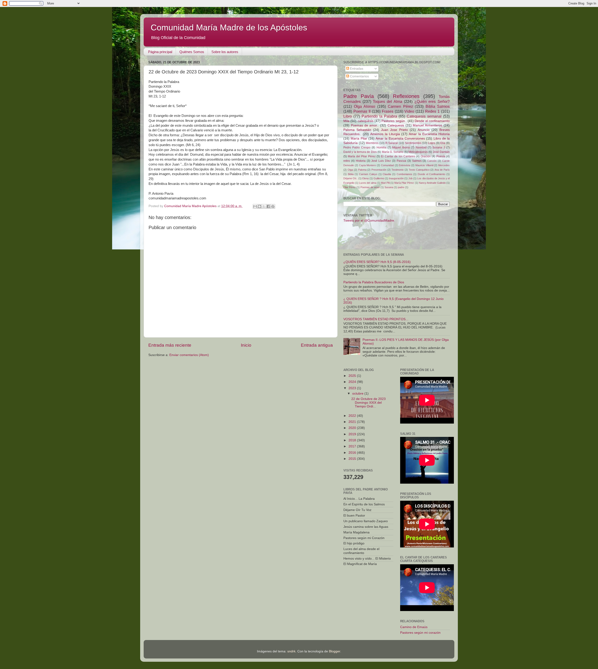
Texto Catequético (419, 169)
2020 (353, 428)
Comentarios (359, 76)
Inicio (246, 345)
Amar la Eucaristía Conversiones (400, 138)
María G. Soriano (393, 152)
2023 (353, 388)
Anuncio (424, 130)
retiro (346, 160)
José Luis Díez (381, 160)
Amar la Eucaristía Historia (429, 134)
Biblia (351, 174)
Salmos (417, 160)
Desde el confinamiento (432, 121)
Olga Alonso (364, 106)
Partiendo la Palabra (379, 116)
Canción (432, 160)
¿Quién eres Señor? (432, 101)
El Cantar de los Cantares (398, 156)
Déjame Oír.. (350, 178)
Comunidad (387, 165)
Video (409, 111)
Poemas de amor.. (365, 125)
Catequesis (396, 125)
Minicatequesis (418, 152)
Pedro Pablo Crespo (356, 147)
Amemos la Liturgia (385, 134)
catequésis (366, 121)
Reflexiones (406, 96)
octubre (358, 393)
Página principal (160, 52)
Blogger (334, 651)
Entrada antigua (317, 345)
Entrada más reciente (169, 345)
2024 (353, 382)
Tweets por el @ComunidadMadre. (369, 220)
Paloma (362, 169)
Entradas (356, 68)
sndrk (291, 651)
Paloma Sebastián (357, 130)
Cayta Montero (367, 165)
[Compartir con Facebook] (268, 206)
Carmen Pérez (400, 106)
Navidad (421, 147)
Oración (426, 156)
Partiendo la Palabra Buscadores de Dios (373, 282)
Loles (431, 143)
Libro (347, 116)
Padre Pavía (358, 96)
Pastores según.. (393, 121)
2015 (353, 458)
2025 (353, 376)
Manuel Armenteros (427, 125)
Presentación (378, 169)
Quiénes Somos (191, 52)
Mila (346, 121)
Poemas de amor (370, 187)
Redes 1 (432, 111)
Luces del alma (367, 182)
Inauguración (396, 178)
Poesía (440, 156)
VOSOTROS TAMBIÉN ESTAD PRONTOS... (375, 319)
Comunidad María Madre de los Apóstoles (229, 27)
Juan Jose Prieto (394, 130)
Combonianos (404, 174)
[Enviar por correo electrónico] (255, 206)
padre (401, 187)
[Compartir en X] (264, 206)
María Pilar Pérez (404, 182)
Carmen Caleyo (368, 174)
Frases (387, 111)
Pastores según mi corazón (420, 632)
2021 (353, 422)
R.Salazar (391, 143)
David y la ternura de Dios (360, 152)
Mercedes (444, 165)
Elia (442, 143)
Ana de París (442, 169)
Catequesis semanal (424, 116)
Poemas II (361, 111)
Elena (365, 178)
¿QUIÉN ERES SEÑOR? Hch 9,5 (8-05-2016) (377, 262)
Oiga (350, 169)
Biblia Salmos (438, 106)
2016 (353, 452)
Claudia (387, 174)
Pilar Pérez (349, 187)
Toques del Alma (387, 101)
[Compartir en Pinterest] (273, 206)
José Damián (441, 152)
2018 (353, 440)
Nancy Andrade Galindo (432, 182)
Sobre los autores (224, 52)
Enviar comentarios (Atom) (189, 355)
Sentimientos (413, 143)
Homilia (381, 147)
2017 (353, 446)
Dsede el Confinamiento (431, 174)
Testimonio (398, 169)
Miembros (372, 143)
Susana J (438, 147)
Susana (388, 187)
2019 (353, 434)
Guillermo (379, 178)
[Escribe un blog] (259, 206)
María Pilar (359, 138)
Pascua (401, 160)
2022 (353, 415)
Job (410, 178)
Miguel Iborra (400, 147)
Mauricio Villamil (424, 165)
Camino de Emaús (413, 627)
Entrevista (404, 165)
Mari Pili (385, 182)
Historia (361, 160)
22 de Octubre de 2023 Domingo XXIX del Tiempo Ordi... (368, 402)
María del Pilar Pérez (361, 156)
